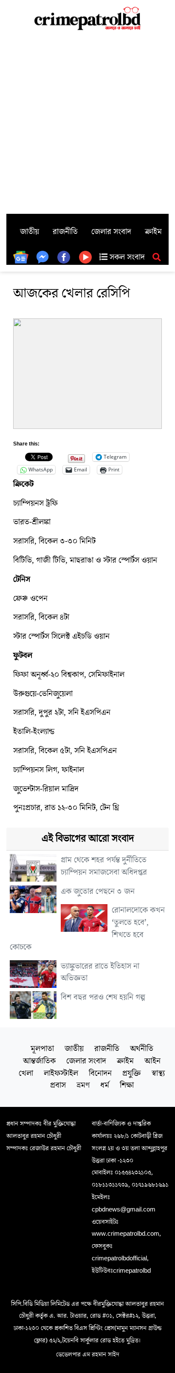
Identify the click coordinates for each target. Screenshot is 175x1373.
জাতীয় (29, 232)
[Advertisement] (87, 122)
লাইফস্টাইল (61, 1073)
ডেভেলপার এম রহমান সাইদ (87, 1354)
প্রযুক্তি (131, 1073)
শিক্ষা (127, 1085)
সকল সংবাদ (126, 257)
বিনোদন (100, 1073)
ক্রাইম (153, 232)
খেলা (26, 1073)
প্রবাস (58, 1085)
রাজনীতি (65, 232)
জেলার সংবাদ (111, 232)
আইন (152, 1061)
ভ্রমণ (83, 1085)
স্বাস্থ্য (158, 1073)
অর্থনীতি (141, 1049)
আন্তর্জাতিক (39, 1061)
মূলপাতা (42, 1049)
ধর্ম (104, 1085)
